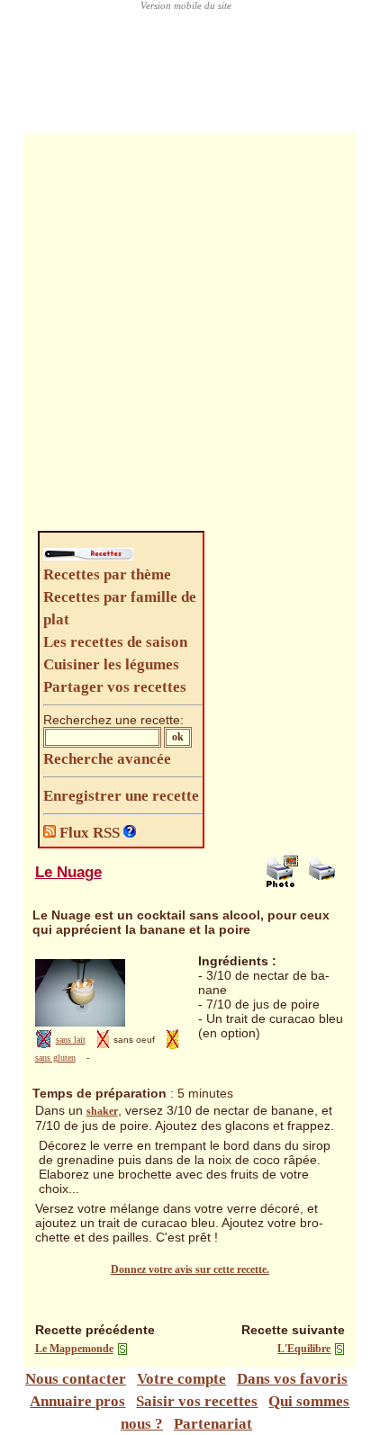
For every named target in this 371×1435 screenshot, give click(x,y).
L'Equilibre (303, 1348)
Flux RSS (89, 832)
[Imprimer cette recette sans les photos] (324, 883)
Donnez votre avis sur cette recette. (190, 1269)
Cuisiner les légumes (111, 664)
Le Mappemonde (74, 1348)
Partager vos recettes (114, 686)
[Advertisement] (185, 336)
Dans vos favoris (292, 1378)
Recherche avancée (107, 758)
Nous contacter (75, 1378)
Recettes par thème (107, 574)
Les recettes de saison (115, 641)
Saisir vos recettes (197, 1401)
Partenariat (213, 1423)
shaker (102, 1111)
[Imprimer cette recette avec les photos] (282, 883)
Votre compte (181, 1378)
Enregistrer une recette (121, 795)
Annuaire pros (77, 1401)
